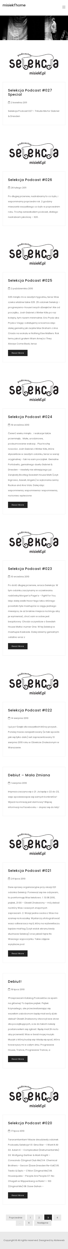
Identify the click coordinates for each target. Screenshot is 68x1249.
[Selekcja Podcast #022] (34, 684)
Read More (18, 353)
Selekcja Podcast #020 (30, 1123)
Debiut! (15, 981)
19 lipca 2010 (18, 989)
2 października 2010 (22, 288)
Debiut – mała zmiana (29, 775)
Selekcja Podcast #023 (30, 568)
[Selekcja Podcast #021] (34, 844)
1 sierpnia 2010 (19, 783)
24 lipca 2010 (18, 878)
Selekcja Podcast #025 (30, 280)
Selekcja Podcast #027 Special (30, 92)
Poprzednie (15, 1217)
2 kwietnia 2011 (19, 102)
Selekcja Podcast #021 (29, 870)
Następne (42, 1222)
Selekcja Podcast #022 (30, 710)
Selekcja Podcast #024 (30, 416)
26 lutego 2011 (18, 187)
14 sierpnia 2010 (19, 718)
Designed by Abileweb (52, 1240)
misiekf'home (14, 5)
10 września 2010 (20, 576)
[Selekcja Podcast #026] (34, 153)
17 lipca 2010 (17, 1131)
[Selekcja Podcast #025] (34, 254)
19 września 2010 (20, 424)
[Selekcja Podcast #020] (34, 1097)
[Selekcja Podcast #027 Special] (34, 64)
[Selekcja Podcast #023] (34, 542)
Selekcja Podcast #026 (30, 179)
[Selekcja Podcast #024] (34, 390)
